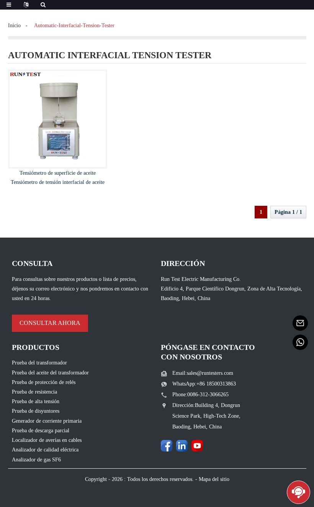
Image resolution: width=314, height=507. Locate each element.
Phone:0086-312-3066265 (200, 394)
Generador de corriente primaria (47, 421)
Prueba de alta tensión (35, 401)
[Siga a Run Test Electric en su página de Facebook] (166, 445)
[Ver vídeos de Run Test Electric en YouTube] (197, 445)
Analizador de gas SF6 (36, 460)
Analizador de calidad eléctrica (45, 450)
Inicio (14, 25)
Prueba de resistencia (34, 392)
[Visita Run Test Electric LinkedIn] (182, 445)
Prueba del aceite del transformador (50, 373)
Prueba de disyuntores (35, 411)
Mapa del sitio (214, 479)
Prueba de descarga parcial (40, 430)
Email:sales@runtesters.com (202, 373)
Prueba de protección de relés (43, 382)
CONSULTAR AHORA (50, 323)
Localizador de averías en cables (47, 440)
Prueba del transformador (39, 363)
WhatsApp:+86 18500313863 (204, 384)
